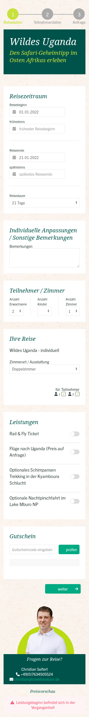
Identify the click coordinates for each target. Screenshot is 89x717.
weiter (63, 588)
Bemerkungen (21, 246)
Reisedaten (13, 22)
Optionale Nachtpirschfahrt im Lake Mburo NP (37, 501)
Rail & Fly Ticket (24, 433)
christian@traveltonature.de (36, 679)
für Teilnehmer (68, 389)
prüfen (71, 549)
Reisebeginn (18, 105)
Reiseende (16, 150)
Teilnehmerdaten (47, 22)
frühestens (17, 121)
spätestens (17, 167)
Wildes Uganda (42, 41)
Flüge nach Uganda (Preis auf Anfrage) (36, 451)
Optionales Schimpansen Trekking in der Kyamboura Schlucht (34, 476)
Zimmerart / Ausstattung (29, 361)
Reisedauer (17, 195)
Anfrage (79, 22)
